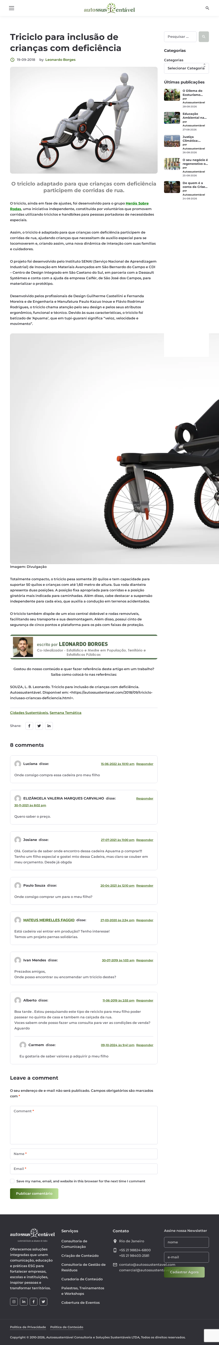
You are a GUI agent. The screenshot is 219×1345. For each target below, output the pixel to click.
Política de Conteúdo (66, 1327)
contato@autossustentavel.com (147, 1265)
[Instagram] (14, 1302)
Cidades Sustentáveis (29, 713)
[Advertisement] (186, 271)
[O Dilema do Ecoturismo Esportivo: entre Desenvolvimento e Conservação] (172, 95)
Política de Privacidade (28, 1327)
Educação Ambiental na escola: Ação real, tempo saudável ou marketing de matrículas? (193, 116)
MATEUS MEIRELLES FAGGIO (49, 920)
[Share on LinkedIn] (49, 726)
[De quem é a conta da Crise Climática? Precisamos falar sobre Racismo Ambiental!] (172, 187)
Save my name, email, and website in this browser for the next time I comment (80, 1181)
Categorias (173, 60)
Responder (144, 764)
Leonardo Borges (60, 60)
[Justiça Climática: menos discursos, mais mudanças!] (172, 141)
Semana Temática (65, 713)
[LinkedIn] (24, 1302)
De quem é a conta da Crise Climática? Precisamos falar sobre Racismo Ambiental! (196, 185)
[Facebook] (33, 1302)
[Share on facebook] (29, 726)
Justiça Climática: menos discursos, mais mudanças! (194, 139)
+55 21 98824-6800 (135, 1250)
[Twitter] (43, 1302)
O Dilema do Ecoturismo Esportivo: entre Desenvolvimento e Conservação (195, 92)
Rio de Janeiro (131, 1241)
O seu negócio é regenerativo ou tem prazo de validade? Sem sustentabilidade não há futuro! (195, 162)
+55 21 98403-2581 (134, 1256)
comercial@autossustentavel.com (149, 1270)
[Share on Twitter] (39, 726)
